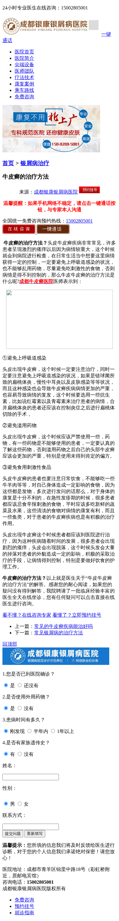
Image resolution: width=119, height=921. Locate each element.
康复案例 (24, 83)
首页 (8, 163)
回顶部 (9, 644)
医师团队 (24, 71)
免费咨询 (24, 96)
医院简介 (24, 58)
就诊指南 (24, 912)
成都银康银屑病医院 (56, 191)
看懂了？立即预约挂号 (76, 615)
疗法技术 (24, 77)
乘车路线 (24, 90)
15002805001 (79, 220)
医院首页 (24, 51)
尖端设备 (24, 64)
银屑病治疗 (34, 163)
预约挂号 (24, 906)
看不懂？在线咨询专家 (26, 615)
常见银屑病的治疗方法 (58, 632)
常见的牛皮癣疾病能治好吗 (63, 626)
